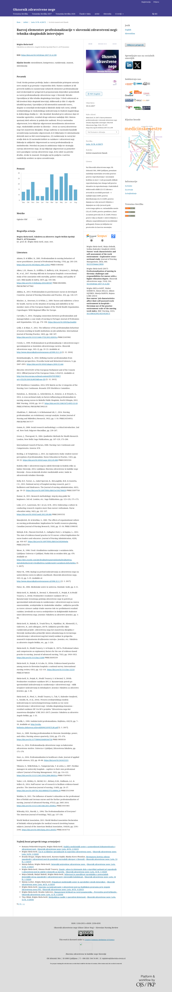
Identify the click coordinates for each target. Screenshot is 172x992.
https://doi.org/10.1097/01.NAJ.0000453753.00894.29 (39, 790)
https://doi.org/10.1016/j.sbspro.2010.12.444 (45, 364)
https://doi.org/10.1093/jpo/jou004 (62, 322)
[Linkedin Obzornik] (129, 68)
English (128, 30)
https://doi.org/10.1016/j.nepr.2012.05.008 (40, 460)
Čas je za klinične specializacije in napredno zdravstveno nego (65, 851)
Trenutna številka (20, 14)
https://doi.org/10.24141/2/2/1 (56, 760)
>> (24, 904)
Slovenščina (130, 33)
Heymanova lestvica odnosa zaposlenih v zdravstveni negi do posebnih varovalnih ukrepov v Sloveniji (66, 857)
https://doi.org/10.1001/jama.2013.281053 (39, 829)
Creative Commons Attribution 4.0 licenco (99, 940)
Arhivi (25, 22)
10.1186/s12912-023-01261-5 (98, 313)
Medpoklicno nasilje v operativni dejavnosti (67, 897)
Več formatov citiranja (96, 132)
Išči (155, 14)
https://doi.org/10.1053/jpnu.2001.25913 (33, 264)
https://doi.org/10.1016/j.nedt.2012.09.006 (34, 514)
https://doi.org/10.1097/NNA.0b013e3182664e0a (48, 541)
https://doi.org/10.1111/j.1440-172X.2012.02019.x (37, 337)
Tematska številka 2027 (42, 14)
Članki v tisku (85, 14)
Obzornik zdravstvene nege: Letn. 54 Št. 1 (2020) (86, 872)
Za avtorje (129, 190)
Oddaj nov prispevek (135, 45)
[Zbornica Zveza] (86, 949)
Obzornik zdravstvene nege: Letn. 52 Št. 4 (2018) (42, 894)
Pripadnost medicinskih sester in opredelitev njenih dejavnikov (79, 882)
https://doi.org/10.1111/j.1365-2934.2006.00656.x (37, 775)
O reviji (118, 14)
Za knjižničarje (130, 193)
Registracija (146, 2)
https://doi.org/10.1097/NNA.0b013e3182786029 (46, 490)
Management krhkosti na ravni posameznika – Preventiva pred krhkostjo (85, 892)
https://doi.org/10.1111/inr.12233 (61, 669)
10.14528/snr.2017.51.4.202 (98, 284)
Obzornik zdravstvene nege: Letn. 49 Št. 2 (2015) (58, 849)
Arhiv (97, 14)
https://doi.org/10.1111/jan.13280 (30, 657)
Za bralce (128, 186)
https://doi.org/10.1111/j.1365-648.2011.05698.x (36, 806)
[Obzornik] (137, 68)
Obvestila (107, 14)
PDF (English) (95, 94)
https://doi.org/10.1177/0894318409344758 (34, 739)
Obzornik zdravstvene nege (34, 9)
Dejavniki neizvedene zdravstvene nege (68, 864)
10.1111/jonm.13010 (95, 264)
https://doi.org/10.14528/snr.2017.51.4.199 (39, 55)
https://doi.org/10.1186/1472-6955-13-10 (61, 403)
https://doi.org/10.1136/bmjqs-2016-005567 (34, 283)
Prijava (156, 2)
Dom (18, 22)
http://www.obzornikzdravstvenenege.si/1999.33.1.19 (39, 352)
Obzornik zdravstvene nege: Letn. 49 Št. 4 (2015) (63, 889)
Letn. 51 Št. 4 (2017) (38, 22)
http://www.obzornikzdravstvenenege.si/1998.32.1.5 (39, 581)
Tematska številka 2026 (65, 14)
